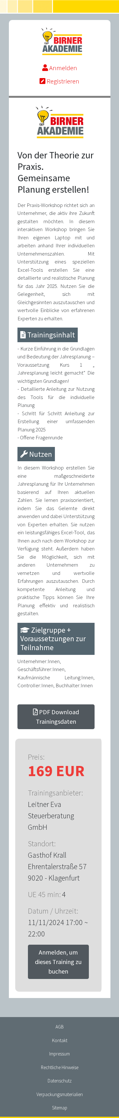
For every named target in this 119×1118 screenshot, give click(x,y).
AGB (60, 1027)
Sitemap (59, 1108)
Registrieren (62, 81)
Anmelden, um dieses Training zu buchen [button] (58, 961)
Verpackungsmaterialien (59, 1094)
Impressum (59, 1054)
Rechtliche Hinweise (59, 1067)
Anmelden (62, 67)
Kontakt (59, 1040)
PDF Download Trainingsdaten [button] (57, 716)
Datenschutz (60, 1081)
